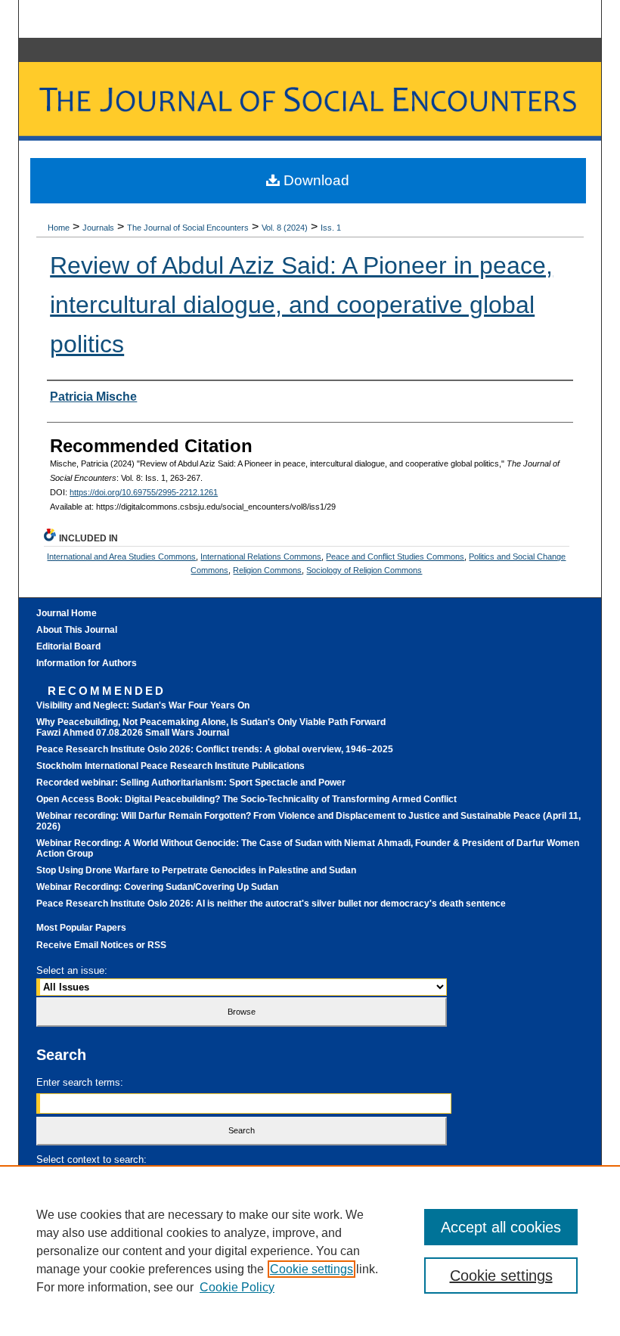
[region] (310, 1250)
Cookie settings (311, 1269)
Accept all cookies (501, 1227)
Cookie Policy (237, 1287)
